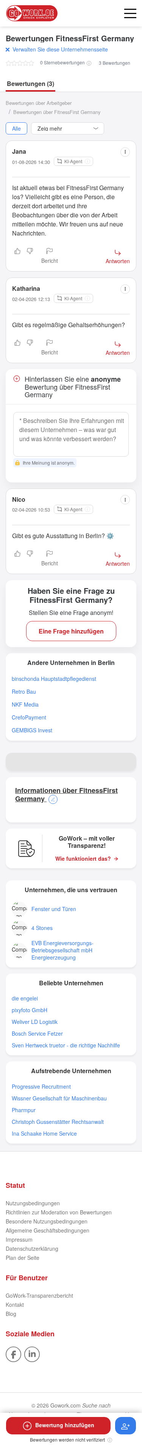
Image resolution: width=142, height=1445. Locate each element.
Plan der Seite (22, 1257)
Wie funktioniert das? (83, 858)
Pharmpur (24, 1110)
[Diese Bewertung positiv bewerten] (17, 256)
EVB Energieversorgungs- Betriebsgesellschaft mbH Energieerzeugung (62, 950)
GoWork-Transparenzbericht (39, 1295)
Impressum (19, 1239)
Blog (11, 1313)
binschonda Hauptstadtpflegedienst (54, 678)
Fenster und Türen (53, 909)
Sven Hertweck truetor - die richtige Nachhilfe (66, 1045)
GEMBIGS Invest (32, 730)
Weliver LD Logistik (35, 1021)
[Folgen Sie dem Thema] (125, 1425)
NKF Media (25, 704)
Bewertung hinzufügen (64, 1425)
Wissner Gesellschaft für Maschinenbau (59, 1098)
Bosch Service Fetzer (37, 1033)
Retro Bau (24, 691)
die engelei (25, 998)
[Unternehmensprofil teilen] (127, 761)
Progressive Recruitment (41, 1086)
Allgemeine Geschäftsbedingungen (47, 1230)
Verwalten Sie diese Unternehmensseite (60, 49)
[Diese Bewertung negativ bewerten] (30, 256)
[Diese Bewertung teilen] (125, 152)
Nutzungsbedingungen (33, 1203)
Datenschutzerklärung (32, 1248)
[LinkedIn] (32, 1353)
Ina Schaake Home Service (44, 1133)
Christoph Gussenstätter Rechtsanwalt (58, 1121)
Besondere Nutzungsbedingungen (46, 1221)
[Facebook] (13, 1353)
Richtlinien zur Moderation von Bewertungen (59, 1212)
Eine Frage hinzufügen (71, 631)
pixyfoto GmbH (29, 1010)
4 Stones (42, 928)
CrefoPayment (29, 717)
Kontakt (15, 1304)
